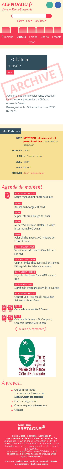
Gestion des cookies (39, 464)
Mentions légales (22, 464)
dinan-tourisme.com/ (33, 173)
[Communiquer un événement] (49, 5)
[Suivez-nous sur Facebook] (58, 5)
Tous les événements (30, 329)
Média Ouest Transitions (27, 461)
